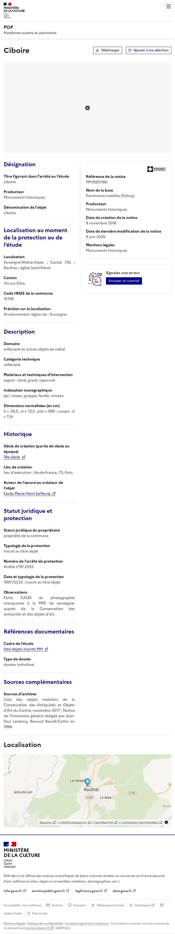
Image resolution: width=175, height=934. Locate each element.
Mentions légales (14, 923)
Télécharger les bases (110, 905)
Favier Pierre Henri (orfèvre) (27, 493)
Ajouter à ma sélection (151, 50)
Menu (168, 6)
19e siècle (12, 457)
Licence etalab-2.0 (37, 928)
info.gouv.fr (13, 891)
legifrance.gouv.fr (89, 891)
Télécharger (110, 50)
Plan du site (39, 913)
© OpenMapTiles (102, 822)
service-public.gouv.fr (48, 891)
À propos (79, 905)
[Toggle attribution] (166, 822)
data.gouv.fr (122, 891)
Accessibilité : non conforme (22, 905)
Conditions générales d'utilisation (87, 923)
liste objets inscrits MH (23, 649)
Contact (57, 905)
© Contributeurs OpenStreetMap (138, 822)
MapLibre (45, 822)
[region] (87, 790)
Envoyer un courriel (124, 280)
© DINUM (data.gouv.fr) (72, 822)
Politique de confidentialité (45, 923)
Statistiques (142, 905)
